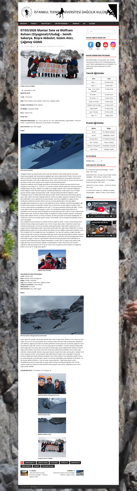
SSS (84, 23)
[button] (101, 229)
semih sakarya (26, 466)
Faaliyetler (45, 23)
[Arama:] (101, 31)
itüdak (34, 46)
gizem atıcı (64, 462)
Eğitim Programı (61, 23)
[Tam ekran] (114, 216)
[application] (101, 209)
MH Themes (34, 487)
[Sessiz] (111, 216)
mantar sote (75, 462)
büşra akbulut (30, 462)
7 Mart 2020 (26, 46)
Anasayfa (23, 23)
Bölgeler (44, 46)
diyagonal (54, 462)
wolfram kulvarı (47, 466)
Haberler (76, 23)
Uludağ (59, 46)
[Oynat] (88, 216)
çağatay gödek (43, 462)
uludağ (36, 466)
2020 (40, 46)
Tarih (55, 46)
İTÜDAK (33, 23)
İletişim (92, 23)
